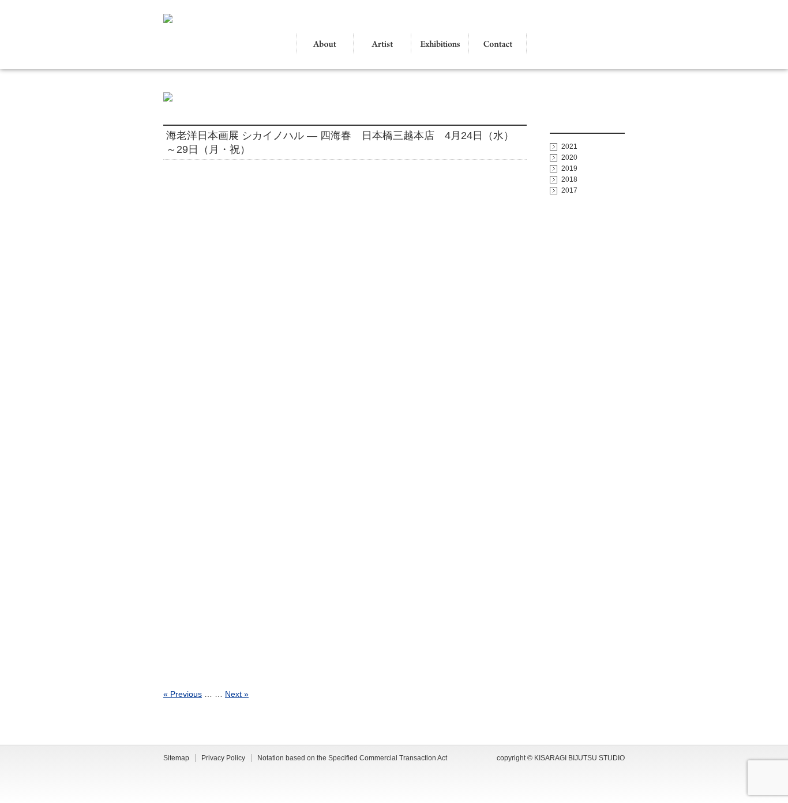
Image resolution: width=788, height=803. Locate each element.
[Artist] (382, 44)
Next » (237, 694)
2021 (569, 146)
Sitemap (176, 758)
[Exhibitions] (440, 44)
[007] (345, 426)
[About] (325, 44)
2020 (569, 157)
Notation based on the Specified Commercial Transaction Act (352, 758)
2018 (569, 179)
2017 (569, 190)
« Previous (182, 694)
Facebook (611, 44)
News (558, 44)
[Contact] (498, 44)
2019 (569, 168)
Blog (581, 44)
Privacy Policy (223, 758)
